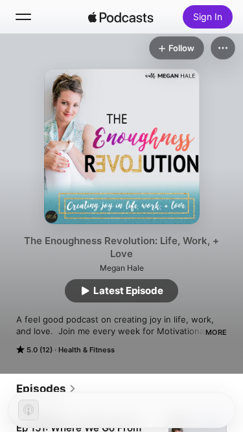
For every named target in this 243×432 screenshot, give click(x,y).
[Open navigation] (23, 17)
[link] (46, 388)
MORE (216, 332)
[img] (121, 16)
